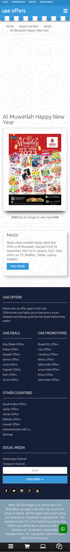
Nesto (32, 2)
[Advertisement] (35, 73)
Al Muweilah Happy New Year (29, 30)
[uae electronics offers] (43, 546)
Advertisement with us (16, 429)
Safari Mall (46, 2)
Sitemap (8, 434)
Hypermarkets (28, 26)
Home (10, 26)
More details (17, 266)
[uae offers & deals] (59, 546)
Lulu (5, 2)
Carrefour (18, 2)
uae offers (14, 10)
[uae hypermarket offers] (26, 546)
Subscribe (34, 479)
